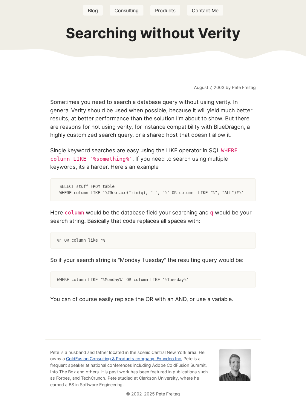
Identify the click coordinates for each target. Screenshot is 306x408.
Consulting (126, 10)
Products (165, 10)
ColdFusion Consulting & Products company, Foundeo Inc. (124, 358)
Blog (93, 10)
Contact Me (205, 10)
